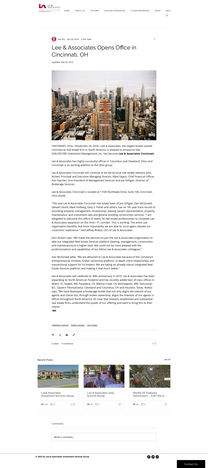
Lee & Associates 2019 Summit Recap (100, 394)
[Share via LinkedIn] (67, 334)
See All (167, 359)
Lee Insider (92, 325)
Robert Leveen (78, 325)
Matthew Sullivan (60, 325)
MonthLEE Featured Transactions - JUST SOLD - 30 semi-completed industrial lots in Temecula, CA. (149, 394)
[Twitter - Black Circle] (153, 457)
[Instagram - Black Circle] (157, 457)
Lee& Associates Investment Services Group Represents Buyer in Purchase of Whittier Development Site (57, 394)
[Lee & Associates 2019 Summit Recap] (104, 376)
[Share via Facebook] (53, 334)
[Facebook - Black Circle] (148, 457)
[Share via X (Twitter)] (60, 334)
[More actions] (154, 39)
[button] (167, 15)
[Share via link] (73, 334)
